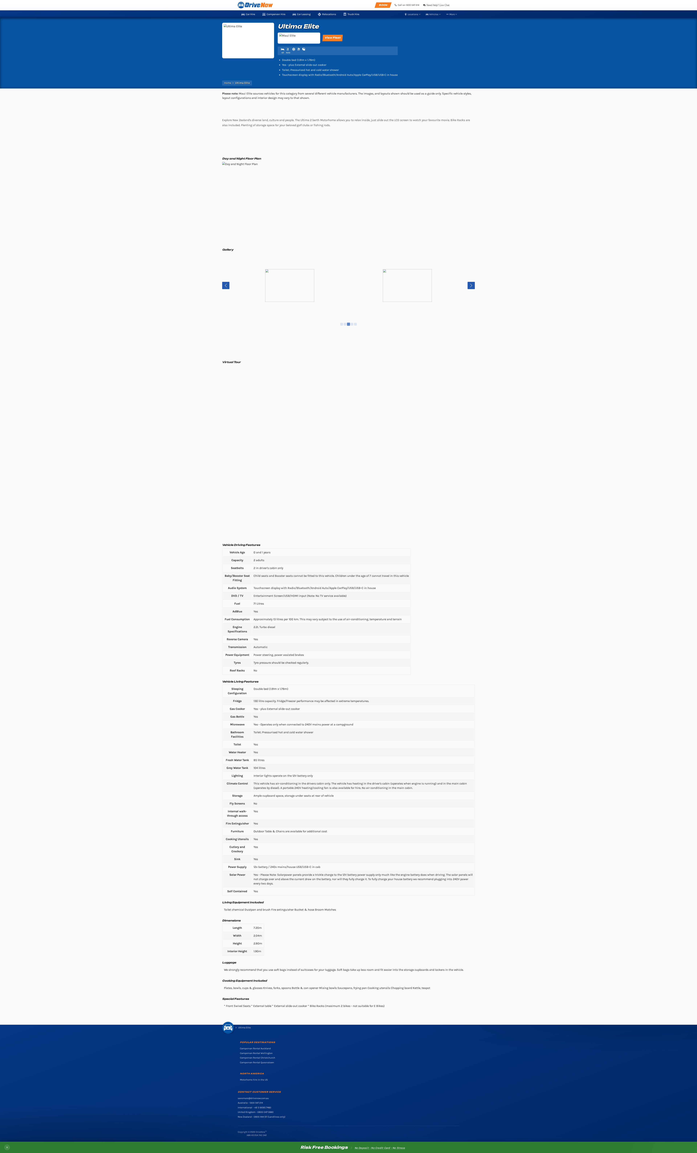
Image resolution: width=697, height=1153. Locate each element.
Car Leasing (304, 14)
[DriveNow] (255, 5)
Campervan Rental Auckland (255, 1048)
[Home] (228, 1028)
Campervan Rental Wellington (256, 1053)
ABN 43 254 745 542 (257, 1135)
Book (383, 5)
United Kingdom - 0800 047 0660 (256, 1112)
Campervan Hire (276, 14)
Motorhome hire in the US (254, 1079)
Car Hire (250, 14)
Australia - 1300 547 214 (250, 1102)
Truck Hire (353, 14)
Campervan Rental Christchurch (257, 1057)
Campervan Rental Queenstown (257, 1062)
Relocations (329, 14)
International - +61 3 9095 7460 (254, 1107)
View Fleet (333, 37)
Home (227, 83)
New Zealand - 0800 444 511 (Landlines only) (261, 1116)
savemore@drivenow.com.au (253, 1098)
